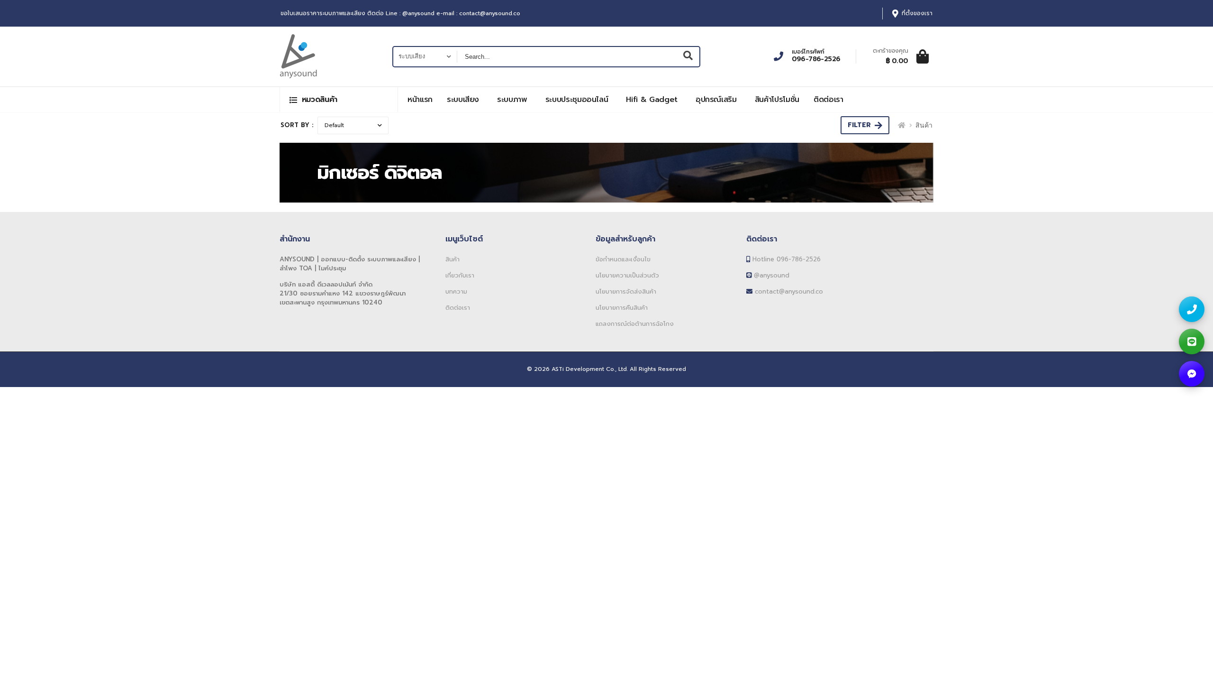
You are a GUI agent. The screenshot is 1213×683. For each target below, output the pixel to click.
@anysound (770, 275)
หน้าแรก (420, 99)
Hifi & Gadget (651, 99)
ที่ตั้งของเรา (917, 13)
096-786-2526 (816, 59)
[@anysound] (1191, 341)
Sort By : (297, 124)
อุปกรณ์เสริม (716, 99)
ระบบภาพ (512, 99)
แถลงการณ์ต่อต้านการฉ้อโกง (635, 323)
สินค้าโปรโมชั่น (777, 99)
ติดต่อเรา (828, 99)
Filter (859, 125)
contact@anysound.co (787, 291)
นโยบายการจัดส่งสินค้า (626, 291)
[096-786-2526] (1191, 309)
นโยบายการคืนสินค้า (622, 307)
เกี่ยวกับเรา (459, 275)
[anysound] (1191, 374)
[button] (339, 99)
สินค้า (452, 259)
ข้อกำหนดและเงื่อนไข (623, 259)
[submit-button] (688, 56)
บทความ (456, 291)
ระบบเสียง (463, 99)
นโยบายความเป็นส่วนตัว (627, 275)
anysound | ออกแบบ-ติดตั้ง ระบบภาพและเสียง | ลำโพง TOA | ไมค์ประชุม (350, 264)
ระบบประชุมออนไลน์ (576, 99)
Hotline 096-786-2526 (785, 259)
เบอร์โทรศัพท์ (808, 52)
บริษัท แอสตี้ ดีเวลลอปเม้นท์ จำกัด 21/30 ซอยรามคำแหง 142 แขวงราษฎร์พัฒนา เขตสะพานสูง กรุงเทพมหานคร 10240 (343, 293)
